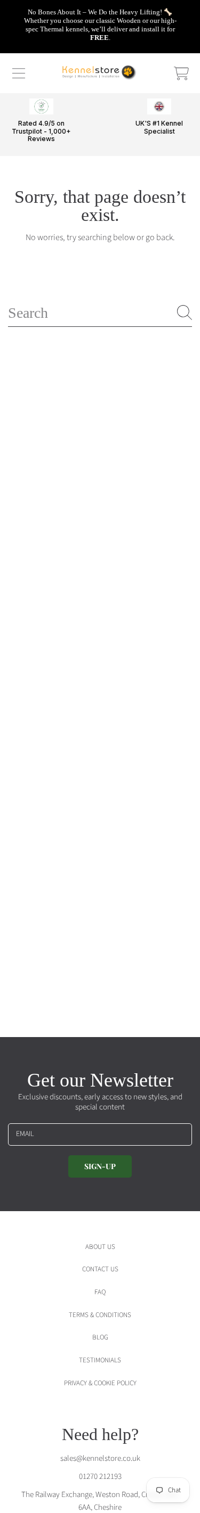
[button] (18, 73)
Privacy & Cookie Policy (100, 1383)
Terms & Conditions (100, 1315)
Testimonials (100, 1360)
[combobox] (100, 313)
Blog (100, 1337)
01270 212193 (100, 1476)
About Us (100, 1247)
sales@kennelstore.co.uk (100, 1458)
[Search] (184, 312)
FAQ (100, 1292)
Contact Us (100, 1269)
